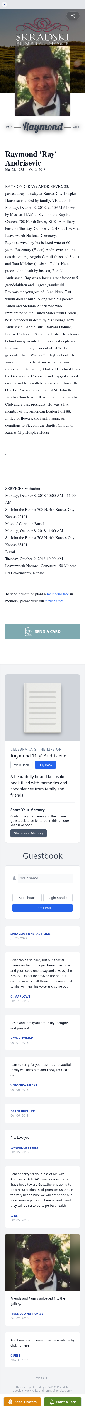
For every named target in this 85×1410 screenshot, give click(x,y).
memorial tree (58, 593)
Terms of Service (54, 1390)
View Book (21, 765)
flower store (54, 600)
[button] (43, 1262)
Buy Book (45, 765)
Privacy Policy (30, 1390)
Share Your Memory (28, 833)
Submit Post (42, 908)
